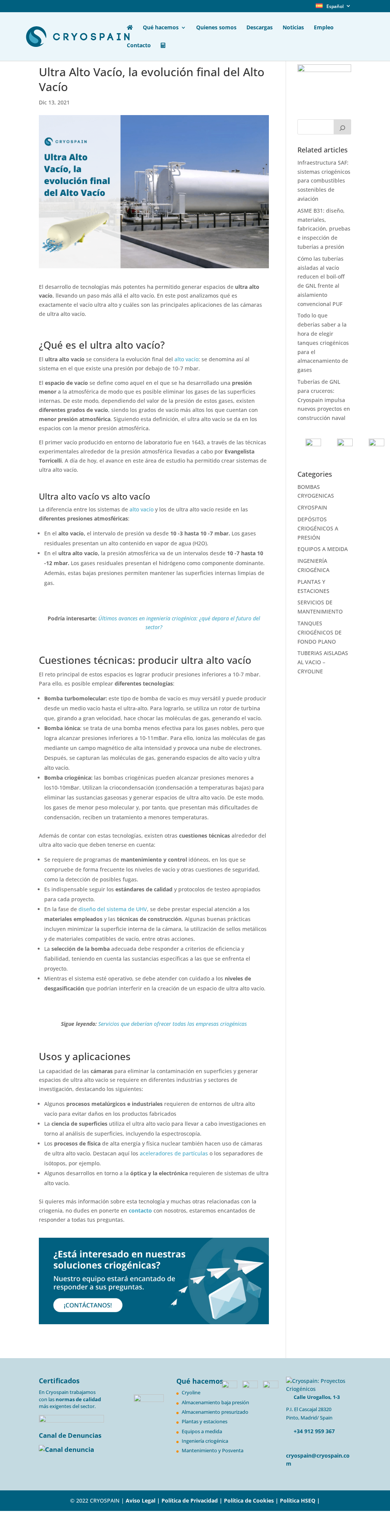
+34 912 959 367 (313, 1431)
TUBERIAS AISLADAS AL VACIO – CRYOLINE (322, 662)
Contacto (139, 46)
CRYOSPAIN (312, 507)
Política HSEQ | (300, 1500)
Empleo (324, 28)
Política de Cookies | (252, 1500)
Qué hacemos (161, 28)
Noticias (293, 28)
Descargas (259, 28)
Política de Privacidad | (192, 1500)
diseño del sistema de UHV (112, 909)
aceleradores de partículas (174, 1153)
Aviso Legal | (143, 1500)
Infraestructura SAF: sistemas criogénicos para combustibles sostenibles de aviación (323, 180)
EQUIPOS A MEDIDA (322, 549)
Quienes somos (216, 28)
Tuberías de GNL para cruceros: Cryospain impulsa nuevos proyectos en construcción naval (323, 399)
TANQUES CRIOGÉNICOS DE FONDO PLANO (319, 632)
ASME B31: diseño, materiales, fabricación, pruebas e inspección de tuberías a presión (323, 228)
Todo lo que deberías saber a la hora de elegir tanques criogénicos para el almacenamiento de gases (323, 342)
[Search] (342, 127)
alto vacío (186, 359)
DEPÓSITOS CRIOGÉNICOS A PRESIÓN (317, 528)
